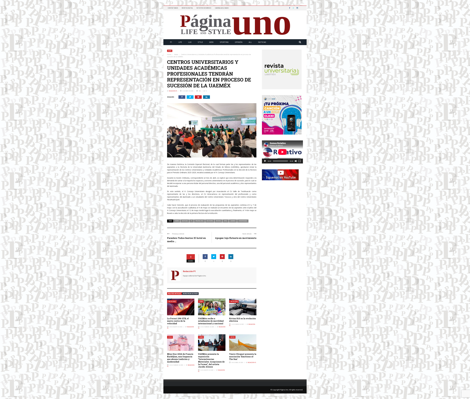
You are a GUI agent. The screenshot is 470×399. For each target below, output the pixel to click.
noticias (185, 221)
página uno (199, 221)
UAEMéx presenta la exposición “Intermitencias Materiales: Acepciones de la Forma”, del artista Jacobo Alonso (211, 360)
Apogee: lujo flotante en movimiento (235, 238)
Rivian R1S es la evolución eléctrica (242, 319)
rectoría (210, 221)
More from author (190, 294)
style (225, 221)
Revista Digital (187, 8)
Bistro (233, 337)
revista (218, 221)
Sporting (224, 42)
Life (180, 42)
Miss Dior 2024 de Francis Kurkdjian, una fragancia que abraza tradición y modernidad (180, 358)
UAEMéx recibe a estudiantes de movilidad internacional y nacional (211, 321)
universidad (243, 221)
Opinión (238, 42)
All (250, 42)
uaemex (232, 221)
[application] (282, 151)
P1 (171, 42)
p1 (191, 221)
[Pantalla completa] (300, 161)
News (169, 51)
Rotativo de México (204, 8)
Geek (211, 42)
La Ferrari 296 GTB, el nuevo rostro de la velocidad (178, 321)
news (177, 221)
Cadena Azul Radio (222, 8)
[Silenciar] (296, 161)
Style (200, 42)
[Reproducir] (265, 161)
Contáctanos (173, 8)
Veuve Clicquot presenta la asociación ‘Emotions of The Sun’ (242, 356)
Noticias (262, 42)
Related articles (174, 294)
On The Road (172, 301)
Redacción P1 (173, 91)
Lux (189, 42)
